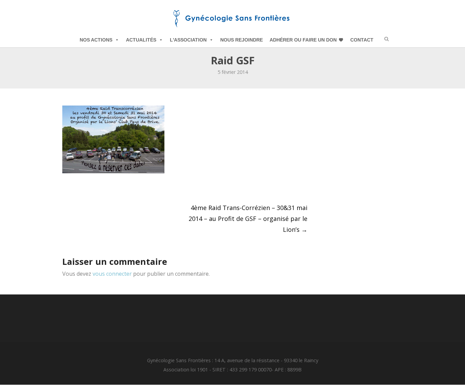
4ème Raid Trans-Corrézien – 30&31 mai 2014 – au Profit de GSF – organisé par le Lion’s (248, 219)
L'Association (188, 40)
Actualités (141, 40)
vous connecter (112, 273)
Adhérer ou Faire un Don (303, 40)
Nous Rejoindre (241, 40)
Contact (361, 40)
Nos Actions (96, 40)
